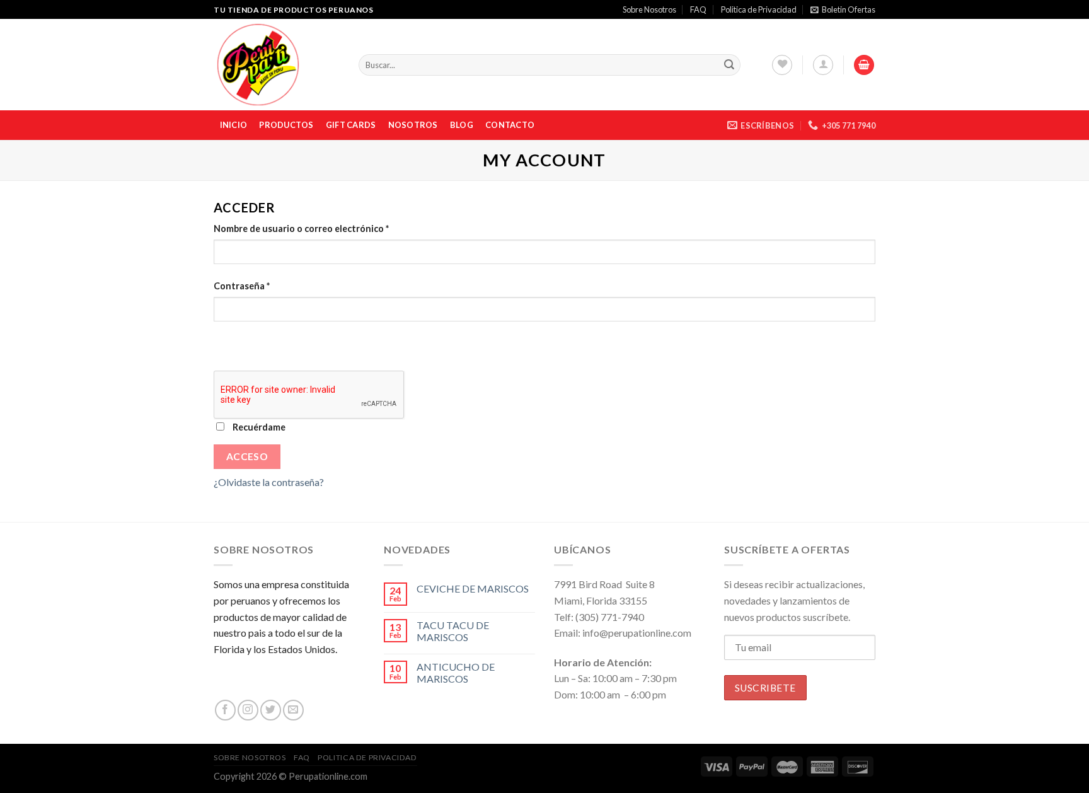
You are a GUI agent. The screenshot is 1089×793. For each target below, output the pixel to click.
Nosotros (413, 125)
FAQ (698, 9)
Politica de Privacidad (759, 9)
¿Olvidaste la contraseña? (269, 482)
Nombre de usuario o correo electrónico (301, 228)
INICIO (234, 125)
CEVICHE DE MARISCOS (473, 588)
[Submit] (729, 65)
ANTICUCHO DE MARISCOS (456, 673)
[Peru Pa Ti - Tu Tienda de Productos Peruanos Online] (277, 64)
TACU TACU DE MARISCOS (453, 631)
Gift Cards (351, 125)
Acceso (247, 456)
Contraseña (242, 286)
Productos (286, 125)
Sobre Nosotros (649, 9)
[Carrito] (864, 65)
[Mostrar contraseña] (226, 344)
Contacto (509, 125)
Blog (461, 125)
